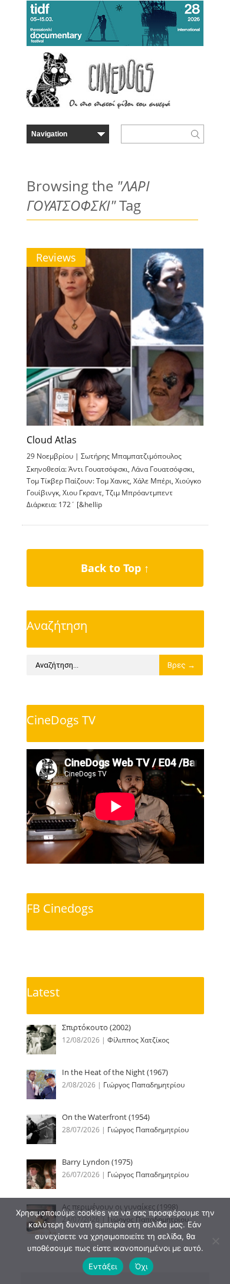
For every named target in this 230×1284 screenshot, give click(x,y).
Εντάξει (102, 1266)
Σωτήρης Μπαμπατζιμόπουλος (131, 456)
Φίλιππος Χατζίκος (138, 1040)
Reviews (56, 257)
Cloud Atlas (52, 439)
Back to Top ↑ (115, 568)
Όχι (141, 1266)
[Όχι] (215, 1241)
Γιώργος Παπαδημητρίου (144, 1085)
